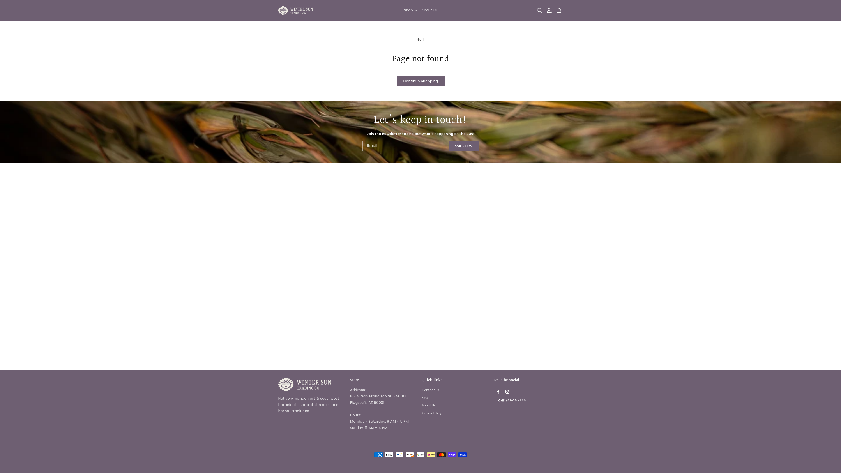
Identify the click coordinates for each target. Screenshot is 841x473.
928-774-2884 (516, 400)
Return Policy (432, 413)
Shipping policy (362, 441)
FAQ (425, 397)
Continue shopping (420, 81)
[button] (410, 10)
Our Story (463, 145)
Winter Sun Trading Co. (305, 441)
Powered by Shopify (335, 441)
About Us (428, 405)
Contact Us (430, 390)
